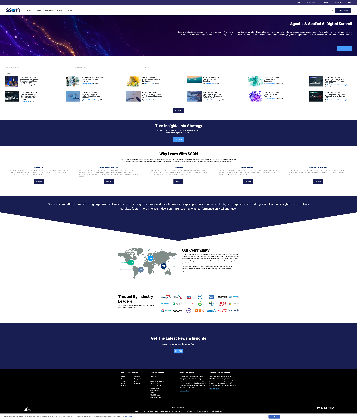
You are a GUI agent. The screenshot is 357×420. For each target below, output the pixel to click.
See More (39, 181)
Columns (137, 377)
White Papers (125, 386)
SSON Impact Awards (157, 381)
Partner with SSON (311, 2)
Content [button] (28, 10)
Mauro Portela (209, 83)
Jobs (152, 393)
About (298, 2)
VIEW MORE (178, 110)
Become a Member (343, 10)
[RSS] (333, 409)
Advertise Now (184, 391)
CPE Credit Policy (155, 397)
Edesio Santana (88, 83)
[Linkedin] (319, 409)
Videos (123, 383)
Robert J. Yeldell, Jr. (89, 100)
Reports (123, 379)
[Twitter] (326, 409)
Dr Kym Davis (148, 100)
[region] (178, 416)
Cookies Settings (218, 411)
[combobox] (39, 67)
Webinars (137, 383)
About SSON (154, 377)
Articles (123, 377)
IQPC (183, 407)
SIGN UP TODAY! (214, 389)
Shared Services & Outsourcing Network (339, 85)
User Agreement (155, 390)
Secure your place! (344, 49)
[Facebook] (322, 409)
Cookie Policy (154, 388)
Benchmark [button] (49, 10)
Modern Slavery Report (203, 411)
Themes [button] (38, 10)
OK (274, 416)
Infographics (138, 379)
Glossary (326, 2)
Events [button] (59, 10)
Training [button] (69, 10)
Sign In (349, 2)
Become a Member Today (158, 386)
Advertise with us (155, 383)
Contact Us (338, 2)
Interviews (124, 381)
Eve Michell (25, 101)
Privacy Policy (192, 411)
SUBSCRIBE (178, 351)
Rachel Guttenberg (211, 100)
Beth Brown (25, 85)
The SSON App (155, 395)
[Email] (329, 409)
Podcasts (137, 381)
